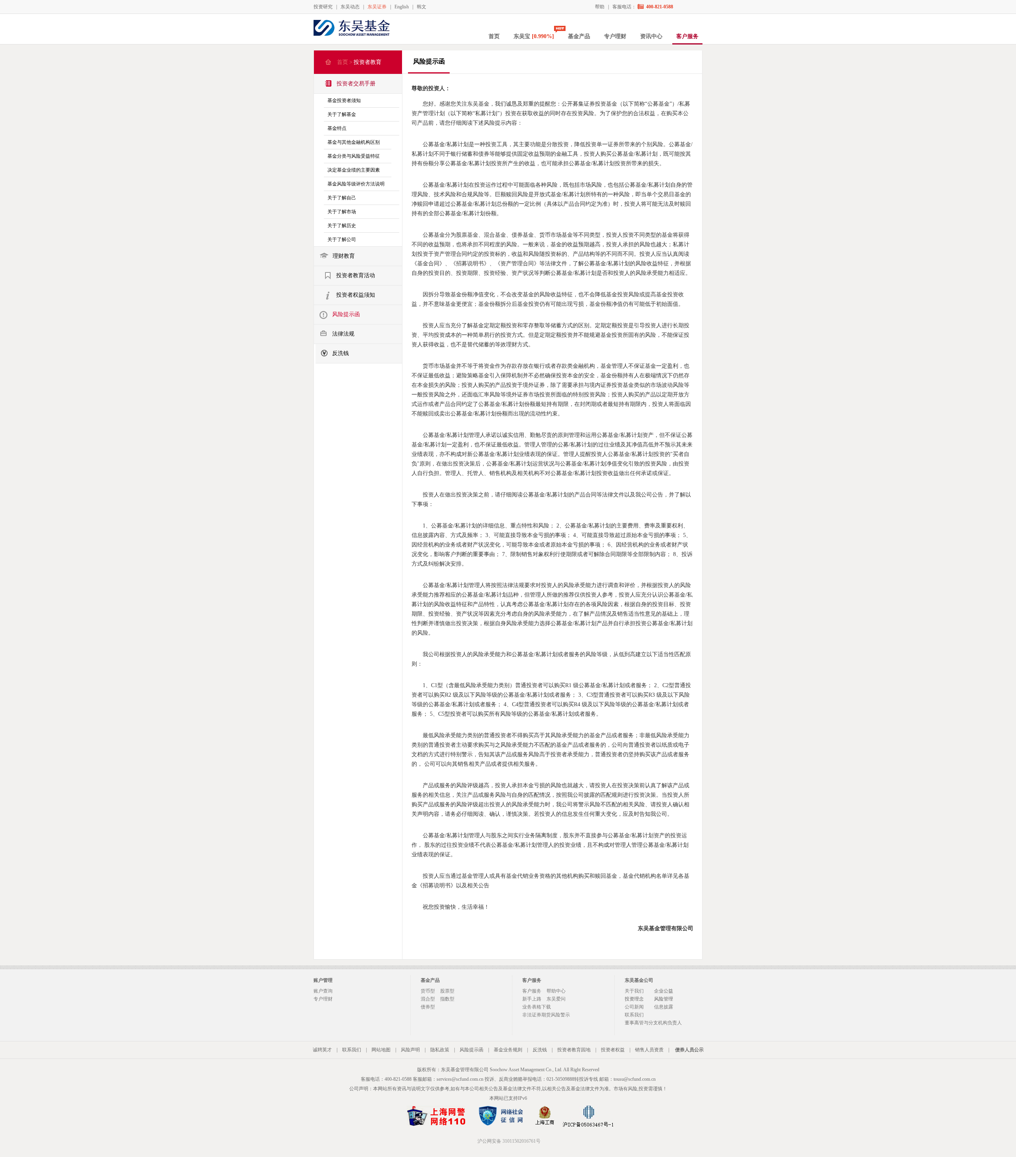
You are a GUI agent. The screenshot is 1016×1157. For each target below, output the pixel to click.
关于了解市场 (341, 211)
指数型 (447, 999)
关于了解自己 (341, 198)
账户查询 (323, 991)
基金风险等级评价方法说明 (356, 184)
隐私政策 (439, 1050)
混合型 (428, 999)
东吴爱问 (556, 999)
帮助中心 (556, 991)
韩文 (421, 7)
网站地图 (381, 1050)
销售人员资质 (649, 1050)
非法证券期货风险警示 (546, 1015)
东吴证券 (377, 7)
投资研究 (323, 7)
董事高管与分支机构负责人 (653, 1023)
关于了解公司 (341, 239)
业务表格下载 (536, 1007)
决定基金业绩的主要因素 (353, 170)
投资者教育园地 (574, 1050)
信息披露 (663, 1007)
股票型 (447, 991)
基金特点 (336, 128)
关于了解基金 (341, 114)
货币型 (428, 991)
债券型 (428, 1007)
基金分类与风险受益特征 (353, 156)
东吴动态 (350, 7)
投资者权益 (613, 1050)
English (401, 7)
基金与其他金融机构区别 (353, 142)
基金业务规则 (508, 1050)
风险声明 (410, 1050)
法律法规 (343, 334)
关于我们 (634, 991)
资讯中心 (651, 36)
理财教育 (344, 256)
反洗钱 (340, 353)
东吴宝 (534, 36)
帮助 (599, 7)
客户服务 (687, 36)
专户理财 (615, 36)
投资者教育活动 (355, 275)
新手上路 (531, 999)
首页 (494, 36)
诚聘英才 (322, 1050)
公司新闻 (634, 1007)
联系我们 (634, 1015)
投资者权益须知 (355, 295)
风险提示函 (346, 314)
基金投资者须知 (344, 100)
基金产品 (579, 36)
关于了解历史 (341, 225)
